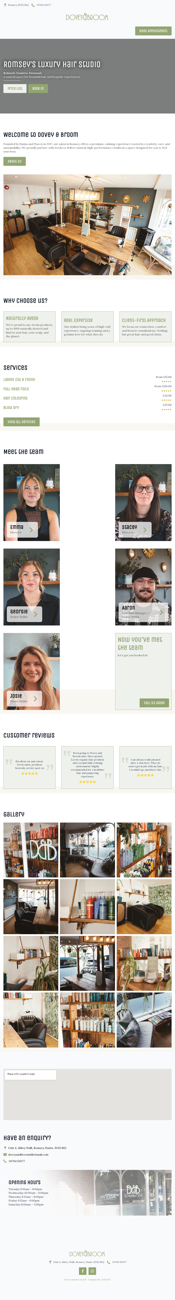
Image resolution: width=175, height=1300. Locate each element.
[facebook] (82, 1271)
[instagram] (92, 1271)
